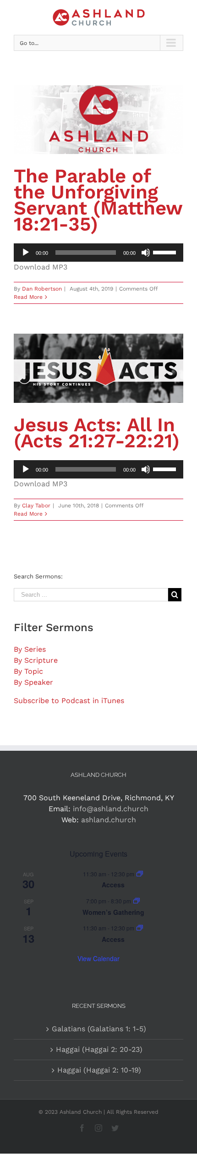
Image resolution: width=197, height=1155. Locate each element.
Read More (28, 297)
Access (113, 884)
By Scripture (36, 660)
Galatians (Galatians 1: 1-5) (99, 1028)
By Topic (28, 671)
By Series (30, 649)
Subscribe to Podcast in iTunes (69, 700)
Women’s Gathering (113, 912)
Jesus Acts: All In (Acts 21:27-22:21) (97, 432)
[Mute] (145, 252)
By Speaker (33, 682)
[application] (98, 252)
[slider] (166, 251)
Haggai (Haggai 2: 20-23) (99, 1049)
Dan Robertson (42, 289)
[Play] (25, 252)
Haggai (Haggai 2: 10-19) (99, 1070)
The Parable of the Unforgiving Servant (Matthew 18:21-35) (98, 200)
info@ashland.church (110, 808)
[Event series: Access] (140, 874)
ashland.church (108, 819)
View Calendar (98, 958)
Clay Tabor (36, 505)
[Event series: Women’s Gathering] (136, 901)
